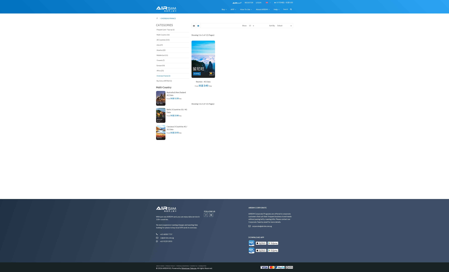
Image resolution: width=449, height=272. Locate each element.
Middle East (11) (162, 55)
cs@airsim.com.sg (167, 238)
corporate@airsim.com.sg (262, 226)
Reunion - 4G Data (203, 82)
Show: (244, 26)
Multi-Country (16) (163, 35)
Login (258, 3)
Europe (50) (161, 65)
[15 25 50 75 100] (251, 25)
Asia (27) (160, 45)
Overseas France (168, 18)
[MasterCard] (272, 267)
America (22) (161, 50)
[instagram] (211, 215)
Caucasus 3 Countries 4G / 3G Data (177, 128)
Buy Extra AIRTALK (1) (164, 81)
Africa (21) (160, 71)
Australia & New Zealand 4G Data (176, 93)
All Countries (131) (163, 40)
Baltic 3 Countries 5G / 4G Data (177, 110)
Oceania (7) (161, 60)
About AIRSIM (160, 266)
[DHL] (289, 267)
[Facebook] (206, 215)
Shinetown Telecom (188, 268)
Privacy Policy (170, 266)
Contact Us (193, 266)
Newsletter (202, 266)
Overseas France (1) (163, 76)
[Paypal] (280, 267)
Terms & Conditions (183, 266)
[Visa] (264, 267)
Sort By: (272, 26)
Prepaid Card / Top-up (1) (165, 30)
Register (249, 3)
